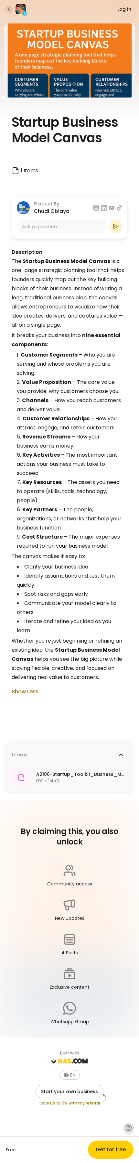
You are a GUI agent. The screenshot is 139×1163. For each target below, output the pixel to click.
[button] (69, 1075)
